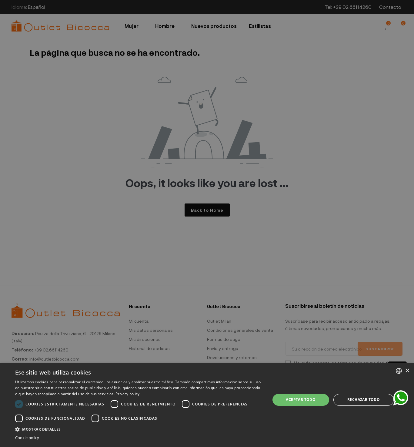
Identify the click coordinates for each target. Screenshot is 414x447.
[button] (138, 428)
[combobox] (399, 371)
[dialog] (207, 405)
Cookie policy (27, 438)
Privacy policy (127, 393)
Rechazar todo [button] (363, 399)
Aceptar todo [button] (301, 399)
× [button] (407, 370)
